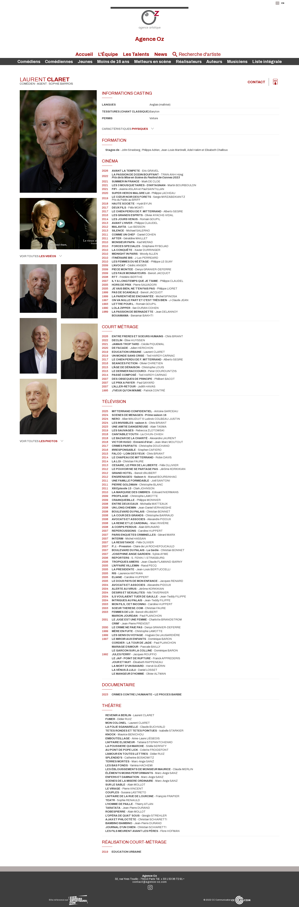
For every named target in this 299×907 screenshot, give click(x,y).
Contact (256, 82)
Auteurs (214, 61)
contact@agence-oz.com (149, 881)
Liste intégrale (267, 61)
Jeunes (85, 61)
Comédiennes (59, 61)
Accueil (84, 54)
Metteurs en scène (152, 61)
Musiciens (237, 61)
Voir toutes (38, 256)
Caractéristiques (125, 128)
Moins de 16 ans (113, 61)
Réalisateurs (189, 61)
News (160, 54)
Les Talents (136, 54)
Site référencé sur (59, 900)
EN (282, 3)
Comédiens (28, 61)
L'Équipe (108, 54)
